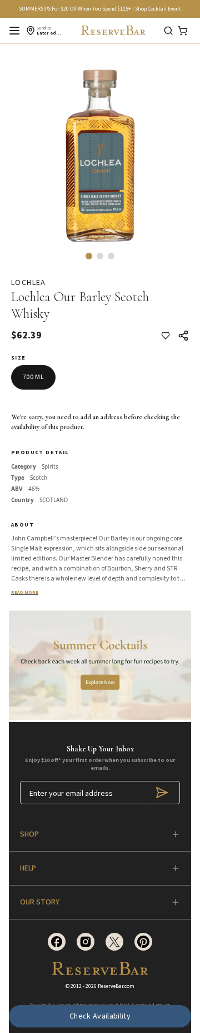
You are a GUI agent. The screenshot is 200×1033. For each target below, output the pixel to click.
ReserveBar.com (116, 986)
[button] (89, 256)
